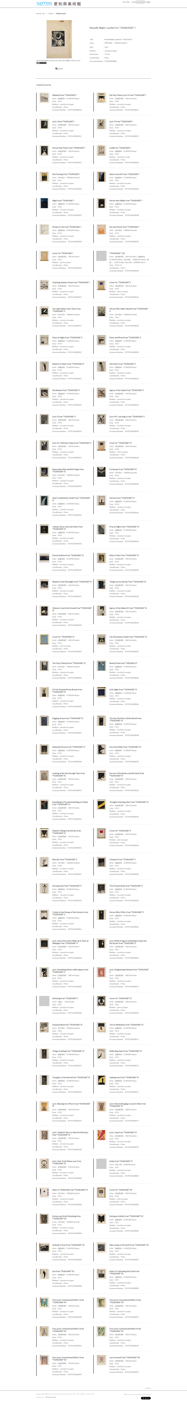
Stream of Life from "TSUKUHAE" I (66, 227)
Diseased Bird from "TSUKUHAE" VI (67, 1025)
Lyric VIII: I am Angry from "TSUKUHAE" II (127, 416)
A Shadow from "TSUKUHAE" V (122, 859)
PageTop (148, 1388)
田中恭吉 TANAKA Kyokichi (116, 43)
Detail (50, 13)
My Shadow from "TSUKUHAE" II (66, 390)
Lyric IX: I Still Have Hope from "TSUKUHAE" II (71, 443)
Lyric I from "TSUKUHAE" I (63, 121)
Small (134, 2)
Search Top (40, 13)
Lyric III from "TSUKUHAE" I (121, 121)
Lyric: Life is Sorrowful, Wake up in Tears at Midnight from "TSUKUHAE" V (70, 942)
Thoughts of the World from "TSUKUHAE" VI (71, 1077)
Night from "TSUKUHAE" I (63, 200)
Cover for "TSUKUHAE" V (120, 831)
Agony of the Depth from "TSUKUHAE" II (126, 390)
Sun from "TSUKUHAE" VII (63, 1271)
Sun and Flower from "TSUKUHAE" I (124, 227)
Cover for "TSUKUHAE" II (120, 282)
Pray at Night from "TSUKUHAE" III (124, 527)
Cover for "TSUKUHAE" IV (63, 637)
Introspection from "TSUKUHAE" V (67, 886)
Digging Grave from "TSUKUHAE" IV (67, 718)
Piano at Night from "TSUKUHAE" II (67, 337)
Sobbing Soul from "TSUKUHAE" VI (124, 1077)
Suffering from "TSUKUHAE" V (65, 998)
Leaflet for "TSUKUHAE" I (120, 148)
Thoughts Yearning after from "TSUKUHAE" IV (129, 802)
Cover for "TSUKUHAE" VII (120, 1190)
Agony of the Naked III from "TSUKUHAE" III (128, 608)
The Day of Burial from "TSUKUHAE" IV (69, 663)
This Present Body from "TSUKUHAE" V (126, 886)
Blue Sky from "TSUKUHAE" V (64, 859)
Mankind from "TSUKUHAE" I (64, 95)
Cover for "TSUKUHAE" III (120, 443)
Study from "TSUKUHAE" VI (121, 1161)
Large (147, 2)
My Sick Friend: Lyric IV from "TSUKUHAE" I (127, 95)
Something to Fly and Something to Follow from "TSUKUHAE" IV (70, 803)
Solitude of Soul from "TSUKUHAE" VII (68, 1245)
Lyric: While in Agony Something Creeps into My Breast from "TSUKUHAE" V (128, 942)
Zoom (60, 69)
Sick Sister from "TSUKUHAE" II (122, 364)
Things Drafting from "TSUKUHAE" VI (68, 1051)
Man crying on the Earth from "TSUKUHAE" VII (129, 1245)
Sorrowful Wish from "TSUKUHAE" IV (125, 747)
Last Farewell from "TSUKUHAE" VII (124, 1357)
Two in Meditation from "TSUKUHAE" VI (126, 1025)
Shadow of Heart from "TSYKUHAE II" (68, 364)
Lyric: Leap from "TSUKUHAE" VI (123, 1132)
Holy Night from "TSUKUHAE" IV (123, 689)
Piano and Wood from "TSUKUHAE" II (125, 337)
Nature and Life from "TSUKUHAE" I (124, 174)
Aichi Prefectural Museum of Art (138, 1394)
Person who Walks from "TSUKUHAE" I (125, 200)
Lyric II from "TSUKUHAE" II (64, 416)
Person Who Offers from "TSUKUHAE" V (126, 912)
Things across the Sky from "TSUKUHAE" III (127, 582)
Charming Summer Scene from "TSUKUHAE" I (71, 282)
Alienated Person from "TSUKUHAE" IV (68, 747)
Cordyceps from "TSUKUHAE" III (123, 469)
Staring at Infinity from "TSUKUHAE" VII (126, 1216)
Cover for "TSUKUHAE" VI (120, 998)
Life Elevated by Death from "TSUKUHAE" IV (128, 637)
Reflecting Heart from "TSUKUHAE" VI (125, 1051)
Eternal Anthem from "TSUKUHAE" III (68, 555)
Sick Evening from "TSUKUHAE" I (66, 174)
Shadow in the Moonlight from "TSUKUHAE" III (72, 582)
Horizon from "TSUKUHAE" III (122, 498)
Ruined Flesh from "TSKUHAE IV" (123, 663)
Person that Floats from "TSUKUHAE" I (68, 148)
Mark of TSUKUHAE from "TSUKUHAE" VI (70, 1190)
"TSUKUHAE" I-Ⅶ (117, 253)
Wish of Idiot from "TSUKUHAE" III (124, 555)
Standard (140, 2)
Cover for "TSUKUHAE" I (62, 253)
